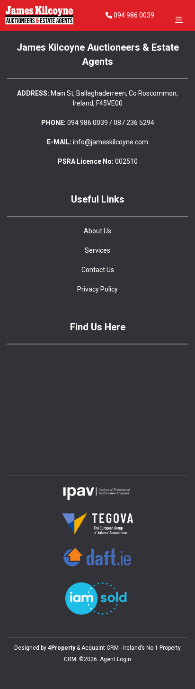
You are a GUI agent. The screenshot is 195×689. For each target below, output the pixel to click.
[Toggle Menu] (179, 19)
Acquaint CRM (100, 648)
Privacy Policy (97, 289)
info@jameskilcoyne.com (110, 142)
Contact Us (97, 270)
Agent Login (115, 659)
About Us (97, 231)
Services (97, 250)
